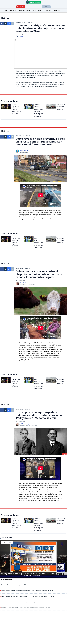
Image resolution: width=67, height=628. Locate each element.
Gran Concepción (10, 10)
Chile (34, 10)
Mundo (40, 10)
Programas (56, 10)
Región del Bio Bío (24, 10)
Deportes (48, 10)
